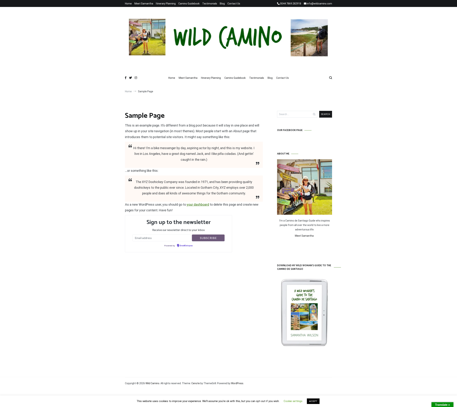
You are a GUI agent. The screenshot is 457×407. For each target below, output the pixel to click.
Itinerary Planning (166, 3)
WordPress (237, 383)
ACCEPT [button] (313, 401)
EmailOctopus (186, 246)
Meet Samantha (143, 3)
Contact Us (233, 3)
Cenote (195, 383)
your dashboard (198, 204)
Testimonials (209, 3)
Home (128, 3)
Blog (222, 3)
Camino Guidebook (189, 3)
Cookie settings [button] (293, 401)
